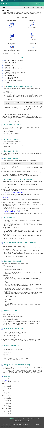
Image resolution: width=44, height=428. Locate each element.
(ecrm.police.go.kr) (14, 319)
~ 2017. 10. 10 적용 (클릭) (7, 388)
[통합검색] (37, 4)
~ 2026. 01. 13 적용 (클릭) (7, 413)
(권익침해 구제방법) (10, 75)
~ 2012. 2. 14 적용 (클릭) (7, 385)
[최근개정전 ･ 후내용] (6, 380)
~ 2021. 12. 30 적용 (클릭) (7, 395)
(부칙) (8, 82)
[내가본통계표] (39, 3)
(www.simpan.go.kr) (12, 324)
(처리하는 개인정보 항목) (10, 63)
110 (39, 424)
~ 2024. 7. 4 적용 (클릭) (6, 405)
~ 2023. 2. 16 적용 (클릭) (7, 398)
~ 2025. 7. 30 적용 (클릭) (7, 408)
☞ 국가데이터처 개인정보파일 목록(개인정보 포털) (10, 121)
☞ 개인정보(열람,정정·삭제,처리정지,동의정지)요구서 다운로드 (14, 192)
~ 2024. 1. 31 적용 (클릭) (7, 403)
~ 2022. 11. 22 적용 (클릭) (7, 397)
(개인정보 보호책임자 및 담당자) (12, 77)
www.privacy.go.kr (31, 116)
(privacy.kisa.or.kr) (19, 314)
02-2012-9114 (32, 424)
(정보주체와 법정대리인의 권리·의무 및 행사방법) (14, 68)
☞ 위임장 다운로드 (6, 197)
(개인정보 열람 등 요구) (11, 78)
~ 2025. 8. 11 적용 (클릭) (7, 410)
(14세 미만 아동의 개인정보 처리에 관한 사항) (14, 80)
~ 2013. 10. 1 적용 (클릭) (7, 386)
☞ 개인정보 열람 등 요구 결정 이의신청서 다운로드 (11, 211)
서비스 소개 (28, 7)
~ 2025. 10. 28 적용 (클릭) (7, 411)
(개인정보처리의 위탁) (10, 67)
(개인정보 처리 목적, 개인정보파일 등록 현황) (15, 60)
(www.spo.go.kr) (15, 318)
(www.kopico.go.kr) (19, 316)
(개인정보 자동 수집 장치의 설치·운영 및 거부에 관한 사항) (15, 72)
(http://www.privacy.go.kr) (35, 358)
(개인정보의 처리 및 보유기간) (11, 62)
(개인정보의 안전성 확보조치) (11, 73)
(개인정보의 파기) (9, 70)
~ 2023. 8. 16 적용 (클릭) (7, 400)
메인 (24, 7)
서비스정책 (33, 7)
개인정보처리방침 (39, 7)
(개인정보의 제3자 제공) (10, 65)
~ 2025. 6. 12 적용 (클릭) (7, 406)
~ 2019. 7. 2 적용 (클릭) (6, 393)
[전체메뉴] (42, 4)
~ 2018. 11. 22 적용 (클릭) (7, 392)
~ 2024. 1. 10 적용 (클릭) (7, 401)
